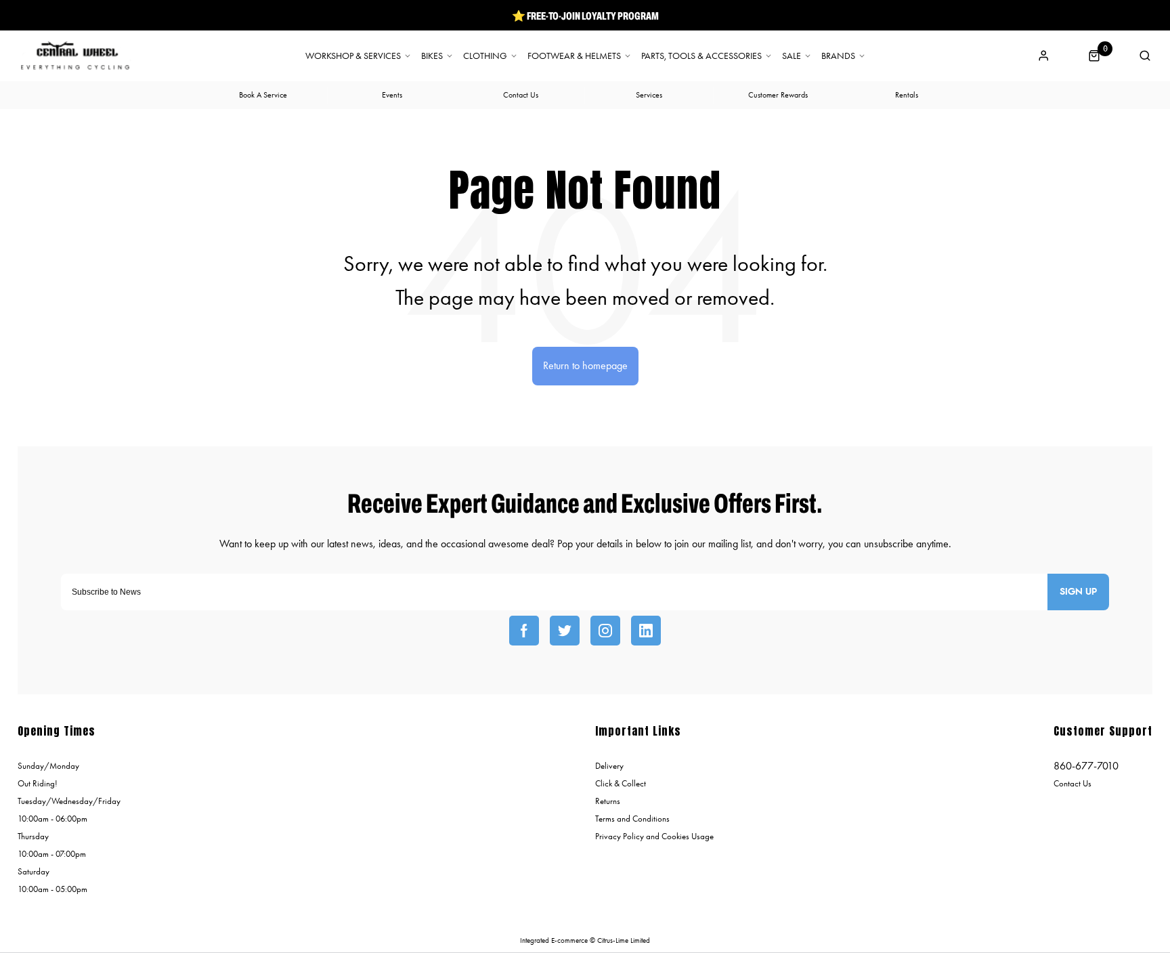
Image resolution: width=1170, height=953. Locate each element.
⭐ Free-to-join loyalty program (585, 15)
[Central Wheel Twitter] (565, 630)
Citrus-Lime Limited (623, 940)
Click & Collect (620, 783)
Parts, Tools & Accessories (701, 56)
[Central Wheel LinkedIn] (646, 630)
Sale (791, 56)
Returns (607, 801)
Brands (838, 56)
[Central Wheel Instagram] (605, 630)
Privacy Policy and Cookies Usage (654, 836)
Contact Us (1072, 783)
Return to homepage (585, 365)
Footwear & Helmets (574, 56)
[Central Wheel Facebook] (524, 630)
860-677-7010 (1086, 765)
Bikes (432, 56)
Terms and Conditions (632, 818)
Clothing (485, 56)
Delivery (609, 766)
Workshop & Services (353, 56)
